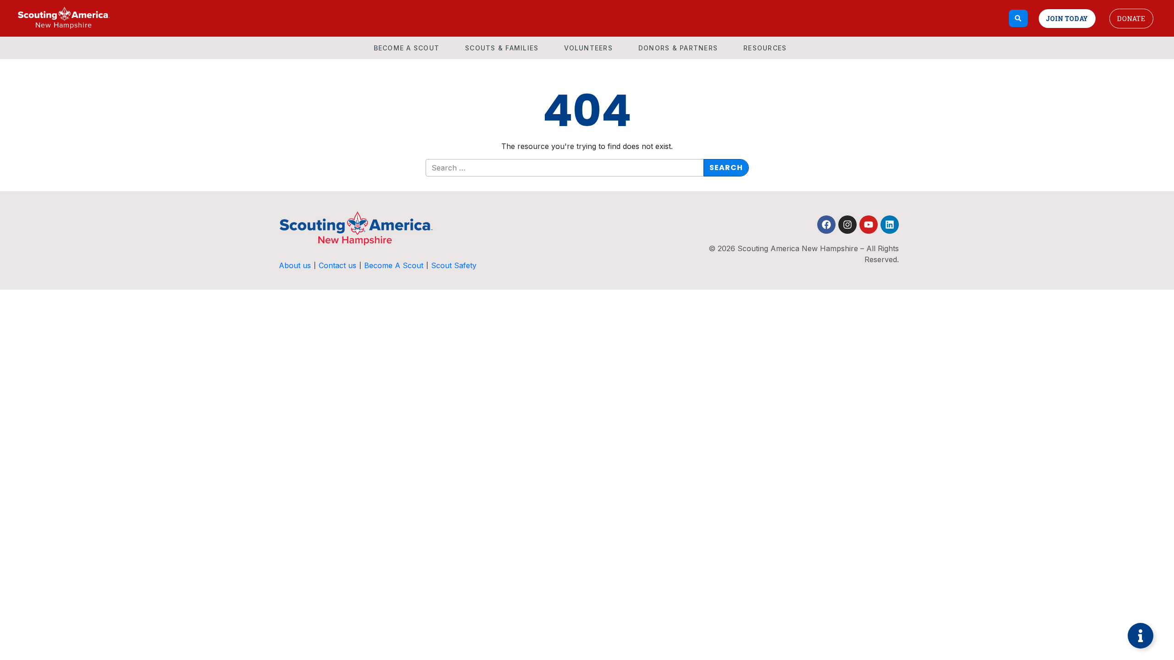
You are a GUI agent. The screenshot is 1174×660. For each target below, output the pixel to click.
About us (295, 265)
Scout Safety (453, 265)
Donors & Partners (678, 48)
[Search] (1018, 18)
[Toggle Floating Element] (1140, 636)
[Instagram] (847, 224)
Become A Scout (407, 48)
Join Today (1067, 18)
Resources (764, 48)
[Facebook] (826, 224)
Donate (1131, 18)
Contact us (337, 265)
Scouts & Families (501, 48)
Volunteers (588, 48)
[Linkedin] (889, 224)
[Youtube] (868, 224)
